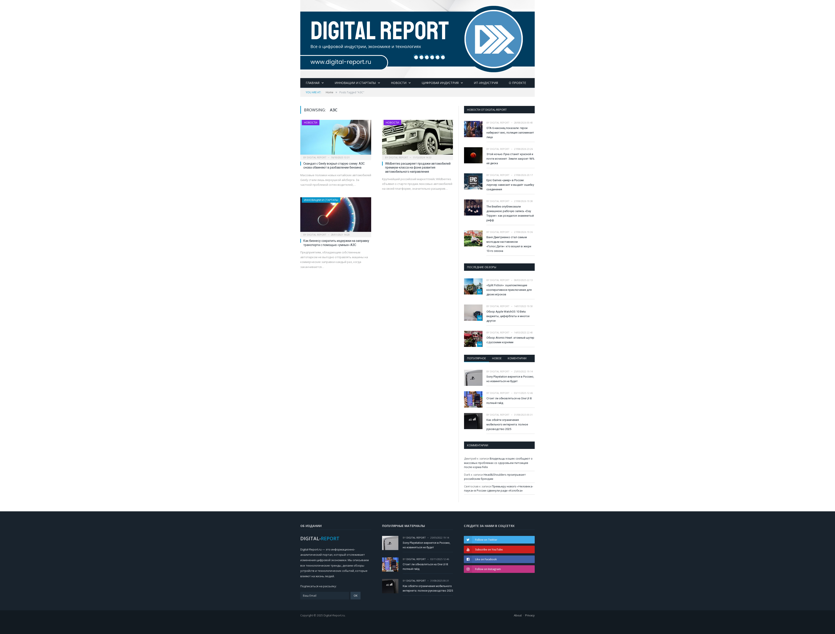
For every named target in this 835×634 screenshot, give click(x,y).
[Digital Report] (417, 38)
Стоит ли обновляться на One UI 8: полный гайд (509, 401)
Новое (497, 358)
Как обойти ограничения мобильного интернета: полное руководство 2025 (507, 424)
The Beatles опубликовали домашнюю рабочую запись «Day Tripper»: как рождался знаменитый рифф (510, 213)
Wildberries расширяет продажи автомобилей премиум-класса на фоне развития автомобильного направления (418, 167)
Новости (398, 83)
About (518, 615)
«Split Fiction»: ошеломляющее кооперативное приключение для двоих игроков (509, 290)
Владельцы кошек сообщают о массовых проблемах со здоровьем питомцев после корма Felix (498, 463)
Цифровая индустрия (440, 83)
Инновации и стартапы (355, 83)
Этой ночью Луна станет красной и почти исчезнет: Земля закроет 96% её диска (510, 158)
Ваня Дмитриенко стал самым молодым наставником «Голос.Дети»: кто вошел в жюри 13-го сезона (508, 244)
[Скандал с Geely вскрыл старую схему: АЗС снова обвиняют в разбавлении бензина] (335, 138)
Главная (312, 83)
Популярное (476, 358)
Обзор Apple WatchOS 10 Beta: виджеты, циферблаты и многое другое (507, 316)
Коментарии (517, 358)
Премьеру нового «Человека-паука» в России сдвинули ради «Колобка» (498, 488)
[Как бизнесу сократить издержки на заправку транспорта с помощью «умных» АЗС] (335, 216)
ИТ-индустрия (486, 83)
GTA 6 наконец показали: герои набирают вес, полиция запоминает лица (510, 132)
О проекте (517, 83)
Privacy (530, 615)
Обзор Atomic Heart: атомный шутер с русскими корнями (510, 340)
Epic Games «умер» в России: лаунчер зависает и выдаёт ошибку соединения (510, 185)
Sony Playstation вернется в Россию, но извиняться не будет (510, 379)
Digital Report (316, 157)
